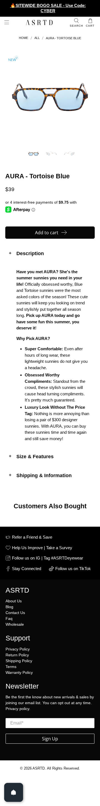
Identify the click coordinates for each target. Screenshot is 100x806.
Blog (9, 607)
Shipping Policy (19, 661)
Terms (11, 666)
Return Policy (17, 655)
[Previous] (14, 97)
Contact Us (15, 612)
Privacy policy (17, 708)
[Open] (13, 792)
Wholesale (15, 624)
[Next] (86, 97)
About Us (14, 601)
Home (23, 38)
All (37, 38)
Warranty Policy (19, 672)
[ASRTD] (39, 23)
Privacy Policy (18, 649)
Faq (9, 618)
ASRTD (38, 768)
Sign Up (50, 739)
